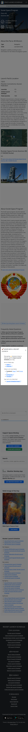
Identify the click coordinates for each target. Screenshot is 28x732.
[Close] (26, 350)
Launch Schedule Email (13, 381)
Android (8, 366)
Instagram (9, 375)
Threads (8, 376)
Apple (8, 364)
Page (14, 371)
